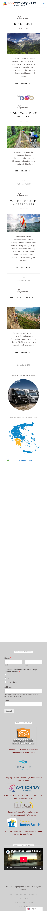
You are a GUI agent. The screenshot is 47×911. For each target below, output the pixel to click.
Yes (8, 675)
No (8, 678)
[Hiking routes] (23, 43)
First (6, 665)
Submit (9, 711)
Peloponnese (22, 17)
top (23, 93)
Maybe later (12, 682)
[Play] (7, 868)
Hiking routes (23, 24)
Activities (23, 28)
